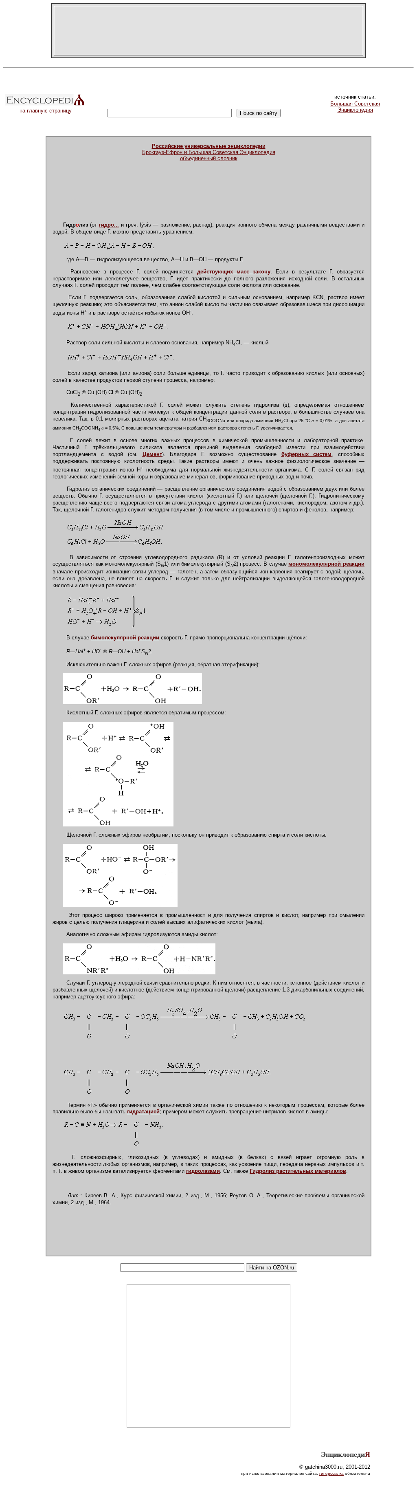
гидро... (109, 225)
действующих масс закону (233, 272)
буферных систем (306, 454)
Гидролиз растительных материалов (298, 1171)
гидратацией (143, 1111)
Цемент (152, 454)
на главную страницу (46, 111)
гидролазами (203, 1171)
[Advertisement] (208, 30)
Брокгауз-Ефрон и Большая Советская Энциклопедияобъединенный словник (208, 152)
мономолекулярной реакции (326, 564)
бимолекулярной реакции (125, 638)
